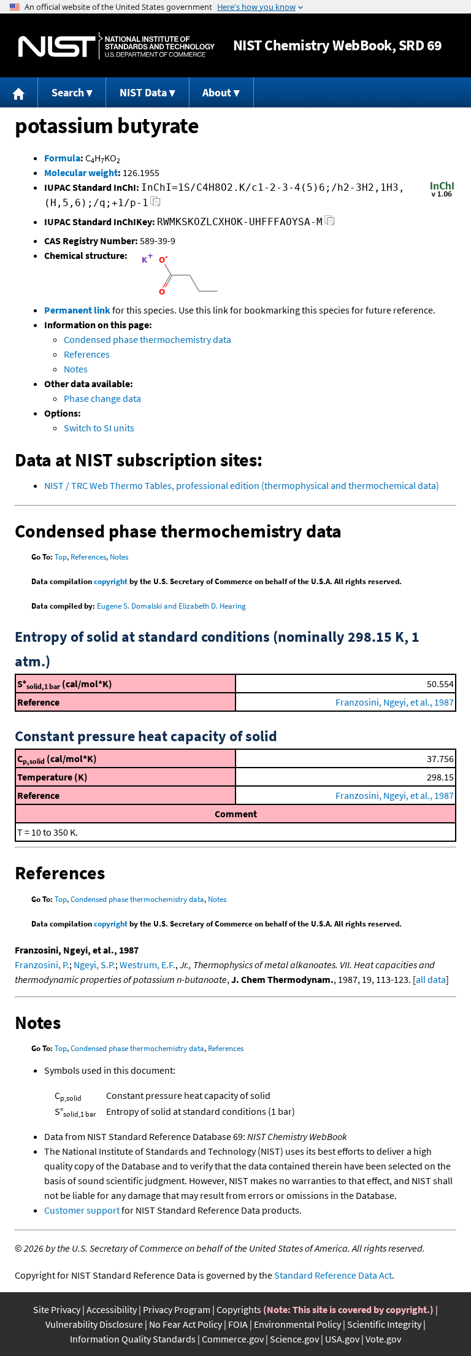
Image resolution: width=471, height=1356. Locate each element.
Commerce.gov (233, 1339)
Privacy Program (176, 1309)
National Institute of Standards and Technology (116, 46)
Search (68, 92)
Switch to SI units (99, 428)
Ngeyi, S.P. (94, 964)
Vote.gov (383, 1339)
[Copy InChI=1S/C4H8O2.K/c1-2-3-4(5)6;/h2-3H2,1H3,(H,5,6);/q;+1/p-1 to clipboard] (155, 204)
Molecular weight (81, 172)
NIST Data (143, 92)
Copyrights (238, 1309)
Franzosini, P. (42, 964)
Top (61, 557)
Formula (62, 158)
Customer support (82, 1210)
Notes (76, 369)
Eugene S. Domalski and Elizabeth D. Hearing (171, 606)
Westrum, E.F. (147, 964)
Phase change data (102, 398)
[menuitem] (19, 92)
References (87, 354)
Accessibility (111, 1309)
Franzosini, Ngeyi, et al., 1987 (394, 702)
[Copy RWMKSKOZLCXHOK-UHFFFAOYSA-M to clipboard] (329, 223)
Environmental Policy (297, 1324)
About (216, 92)
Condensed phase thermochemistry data (147, 339)
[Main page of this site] (19, 92)
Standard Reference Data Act (333, 1275)
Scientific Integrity (384, 1324)
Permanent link (77, 310)
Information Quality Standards (133, 1339)
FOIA (238, 1324)
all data (431, 979)
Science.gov (294, 1339)
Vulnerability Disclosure (94, 1324)
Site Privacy (56, 1309)
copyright (111, 581)
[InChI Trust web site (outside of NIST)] (442, 196)
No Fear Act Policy (185, 1324)
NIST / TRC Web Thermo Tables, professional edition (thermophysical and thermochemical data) (241, 485)
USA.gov (342, 1339)
